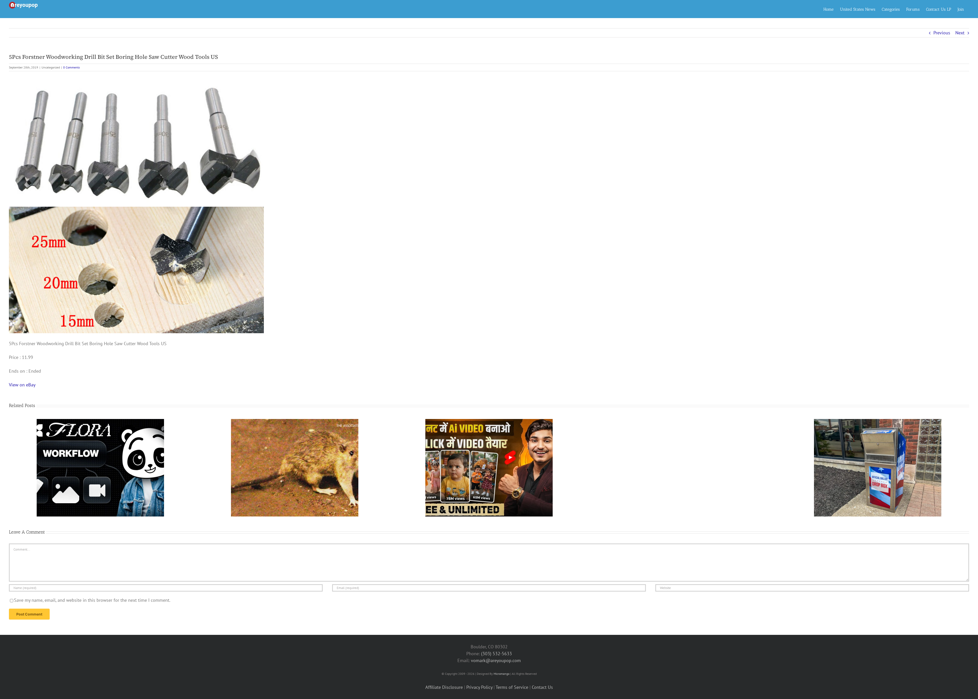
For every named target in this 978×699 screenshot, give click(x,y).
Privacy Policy (479, 687)
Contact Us (542, 687)
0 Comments (71, 67)
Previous (941, 33)
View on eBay (22, 385)
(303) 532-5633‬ (496, 653)
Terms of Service (512, 687)
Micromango (501, 674)
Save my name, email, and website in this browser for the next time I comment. (92, 600)
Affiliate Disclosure (444, 687)
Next (960, 33)
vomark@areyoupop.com (496, 660)
